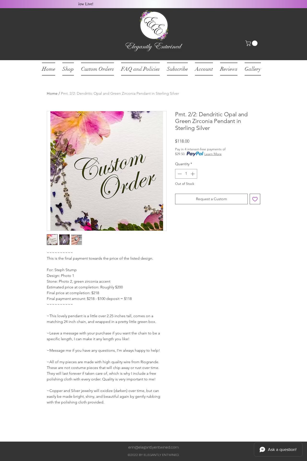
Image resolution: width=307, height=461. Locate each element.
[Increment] (193, 173)
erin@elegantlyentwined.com (153, 447)
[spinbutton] (186, 173)
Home (52, 93)
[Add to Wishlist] (255, 199)
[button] (252, 43)
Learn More (213, 154)
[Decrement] (179, 173)
